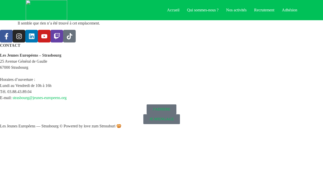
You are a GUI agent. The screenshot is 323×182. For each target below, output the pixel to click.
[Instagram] (19, 36)
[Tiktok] (69, 36)
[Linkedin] (31, 36)
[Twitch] (56, 36)
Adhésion (289, 10)
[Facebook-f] (6, 36)
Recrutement (264, 10)
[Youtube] (44, 36)
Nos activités (236, 10)
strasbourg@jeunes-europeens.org (40, 98)
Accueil (173, 10)
